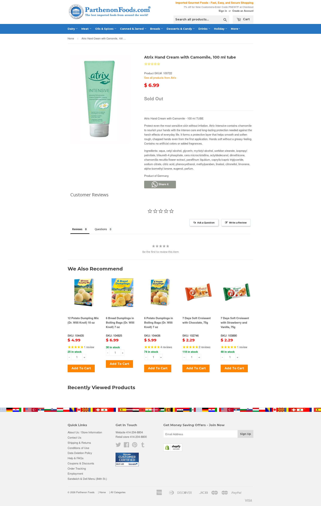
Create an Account (242, 10)
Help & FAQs (76, 458)
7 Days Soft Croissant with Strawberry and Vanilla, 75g (235, 322)
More (234, 28)
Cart (246, 19)
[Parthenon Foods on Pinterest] (134, 446)
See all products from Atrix (160, 78)
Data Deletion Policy (80, 453)
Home (71, 38)
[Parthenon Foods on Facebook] (126, 446)
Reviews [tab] (77, 229)
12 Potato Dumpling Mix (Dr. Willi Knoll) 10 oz (83, 320)
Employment (75, 473)
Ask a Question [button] (206, 222)
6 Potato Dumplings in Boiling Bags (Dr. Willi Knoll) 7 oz (158, 322)
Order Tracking (77, 468)
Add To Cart (81, 368)
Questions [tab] (101, 229)
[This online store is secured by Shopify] (172, 450)
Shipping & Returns (79, 443)
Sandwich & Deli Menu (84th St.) (87, 479)
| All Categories (117, 492)
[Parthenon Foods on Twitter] (118, 446)
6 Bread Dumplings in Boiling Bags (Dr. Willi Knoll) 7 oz (120, 322)
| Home (102, 492)
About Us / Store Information (85, 432)
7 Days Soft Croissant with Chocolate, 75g (196, 320)
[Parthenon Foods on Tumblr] (143, 446)
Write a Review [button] (238, 222)
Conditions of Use (78, 448)
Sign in (223, 10)
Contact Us (74, 437)
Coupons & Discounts (81, 463)
